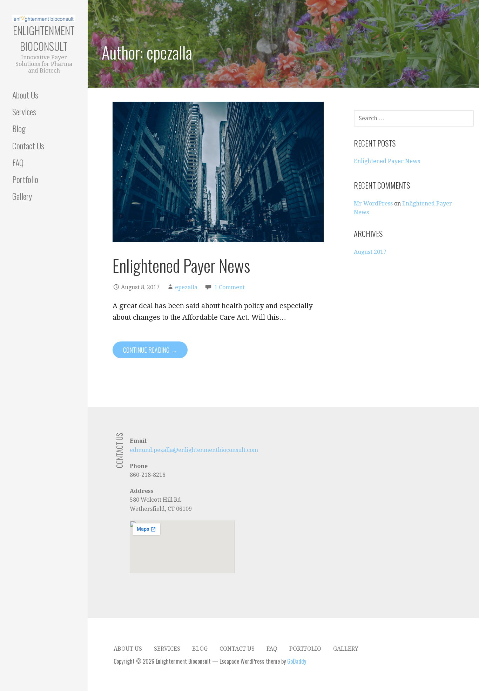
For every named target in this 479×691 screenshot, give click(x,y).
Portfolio (25, 179)
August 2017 (370, 252)
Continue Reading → (150, 349)
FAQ (17, 162)
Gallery (22, 196)
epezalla (186, 287)
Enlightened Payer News (181, 265)
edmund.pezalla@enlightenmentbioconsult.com (194, 450)
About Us (25, 94)
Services (24, 111)
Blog (19, 128)
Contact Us (28, 145)
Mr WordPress (373, 203)
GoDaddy (296, 661)
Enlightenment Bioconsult (44, 38)
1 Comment (229, 287)
